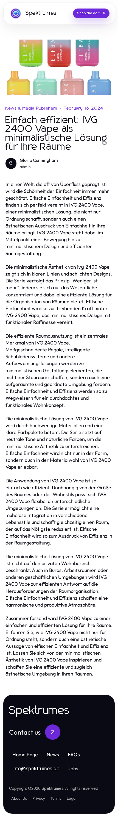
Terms (55, 798)
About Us (19, 798)
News (53, 754)
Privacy (38, 798)
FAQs (74, 754)
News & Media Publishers (31, 108)
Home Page (25, 754)
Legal (71, 798)
